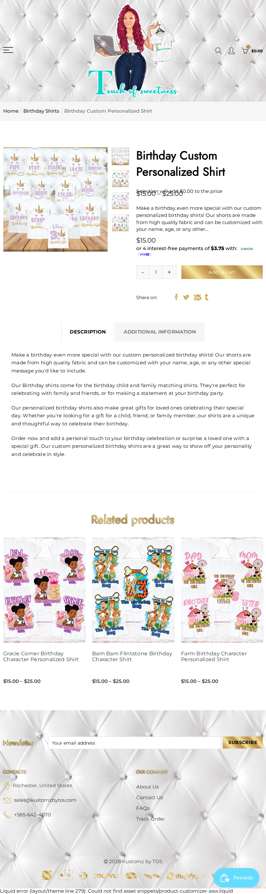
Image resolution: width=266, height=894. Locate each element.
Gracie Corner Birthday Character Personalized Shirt (41, 656)
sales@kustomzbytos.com (45, 800)
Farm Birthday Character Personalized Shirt (214, 656)
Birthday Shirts (41, 111)
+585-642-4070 (32, 815)
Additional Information (160, 332)
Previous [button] (20, 199)
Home (10, 111)
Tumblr (206, 297)
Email (197, 297)
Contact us (149, 797)
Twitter (186, 297)
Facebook (176, 297)
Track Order (150, 819)
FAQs (143, 808)
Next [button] (90, 199)
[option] (55, 199)
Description (88, 332)
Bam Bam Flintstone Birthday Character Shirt (132, 656)
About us (147, 787)
